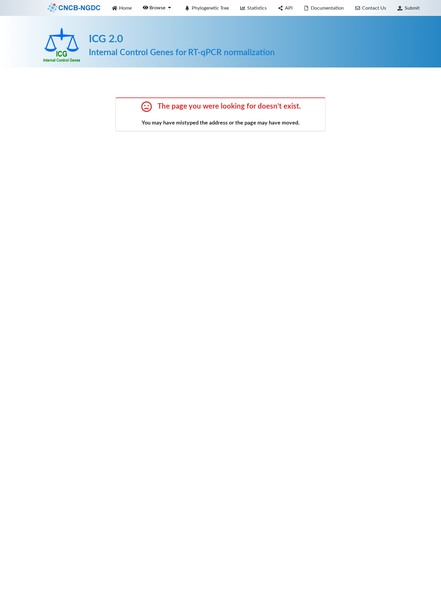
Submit (412, 8)
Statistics (257, 8)
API (288, 8)
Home (125, 8)
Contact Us (374, 8)
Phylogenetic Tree (210, 8)
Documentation (327, 8)
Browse (157, 7)
